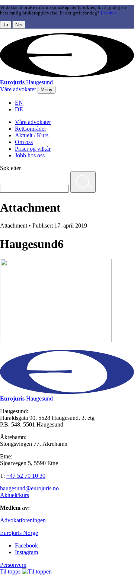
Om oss (24, 142)
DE (19, 109)
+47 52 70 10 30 (25, 476)
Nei (18, 24)
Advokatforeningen (23, 520)
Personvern (13, 565)
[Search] (83, 182)
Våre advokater (33, 122)
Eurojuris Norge (19, 533)
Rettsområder (30, 128)
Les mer (108, 13)
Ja (5, 24)
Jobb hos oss (30, 155)
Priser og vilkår (33, 149)
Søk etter (10, 168)
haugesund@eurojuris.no (29, 488)
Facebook (26, 545)
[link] (19, 89)
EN (19, 102)
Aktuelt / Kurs (31, 135)
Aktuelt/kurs (14, 495)
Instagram (26, 552)
